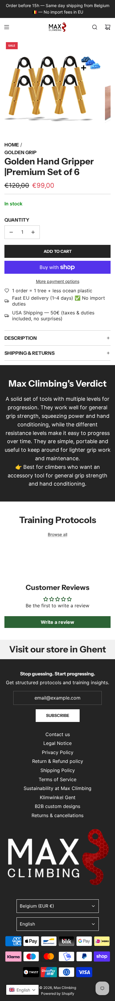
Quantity (16, 220)
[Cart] (107, 27)
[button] (22, 990)
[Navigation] (6, 27)
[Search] (94, 27)
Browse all (57, 534)
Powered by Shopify (57, 993)
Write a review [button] (57, 622)
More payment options (57, 281)
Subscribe (57, 715)
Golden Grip (20, 152)
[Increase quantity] (33, 232)
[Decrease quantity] (11, 232)
